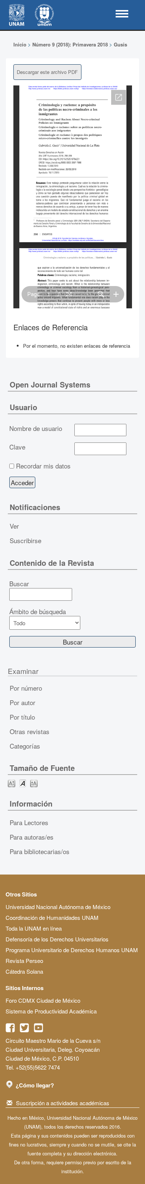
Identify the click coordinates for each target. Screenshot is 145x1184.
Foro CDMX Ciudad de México (43, 1000)
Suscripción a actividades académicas (62, 1103)
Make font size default (22, 783)
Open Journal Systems (50, 384)
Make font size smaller (11, 783)
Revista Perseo (24, 960)
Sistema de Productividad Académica (51, 1011)
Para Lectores (29, 822)
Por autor (22, 702)
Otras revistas (29, 731)
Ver (14, 526)
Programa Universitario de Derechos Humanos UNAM (72, 950)
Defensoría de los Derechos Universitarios (57, 939)
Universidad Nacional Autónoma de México (58, 907)
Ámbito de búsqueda (37, 611)
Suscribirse (25, 540)
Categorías (25, 745)
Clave (17, 446)
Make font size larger (34, 783)
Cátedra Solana (24, 971)
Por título (22, 716)
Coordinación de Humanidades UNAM (52, 917)
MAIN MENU (122, 13)
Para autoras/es (32, 836)
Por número (26, 687)
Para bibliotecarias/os (40, 851)
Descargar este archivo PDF (47, 71)
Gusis (120, 44)
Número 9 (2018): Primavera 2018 (70, 44)
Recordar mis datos (43, 465)
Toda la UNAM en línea (34, 928)
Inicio (19, 44)
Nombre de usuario (35, 428)
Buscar (19, 583)
